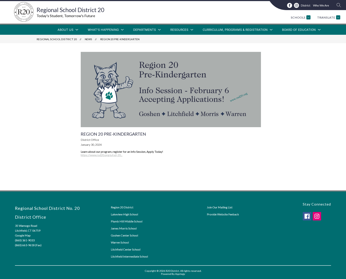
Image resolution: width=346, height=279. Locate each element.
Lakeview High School (124, 214)
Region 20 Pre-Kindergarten (119, 39)
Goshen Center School (124, 235)
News (88, 39)
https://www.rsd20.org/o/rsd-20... (101, 155)
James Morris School (124, 228)
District (305, 5)
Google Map (23, 235)
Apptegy (180, 273)
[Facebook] (289, 5)
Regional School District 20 (57, 39)
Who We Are (321, 5)
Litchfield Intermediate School (129, 256)
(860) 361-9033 (25, 240)
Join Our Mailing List (219, 207)
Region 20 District (122, 207)
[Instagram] (296, 5)
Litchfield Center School (125, 249)
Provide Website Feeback (223, 214)
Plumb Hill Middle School (126, 221)
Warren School (120, 242)
